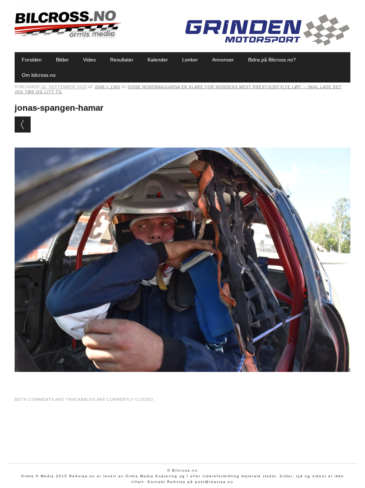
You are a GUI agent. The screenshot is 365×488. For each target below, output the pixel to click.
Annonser (223, 60)
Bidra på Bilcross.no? (272, 60)
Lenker (190, 60)
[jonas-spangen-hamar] (182, 379)
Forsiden (32, 60)
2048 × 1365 (107, 87)
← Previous (23, 124)
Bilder (62, 60)
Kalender (158, 60)
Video (89, 60)
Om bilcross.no (39, 75)
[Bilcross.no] (68, 37)
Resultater (121, 60)
